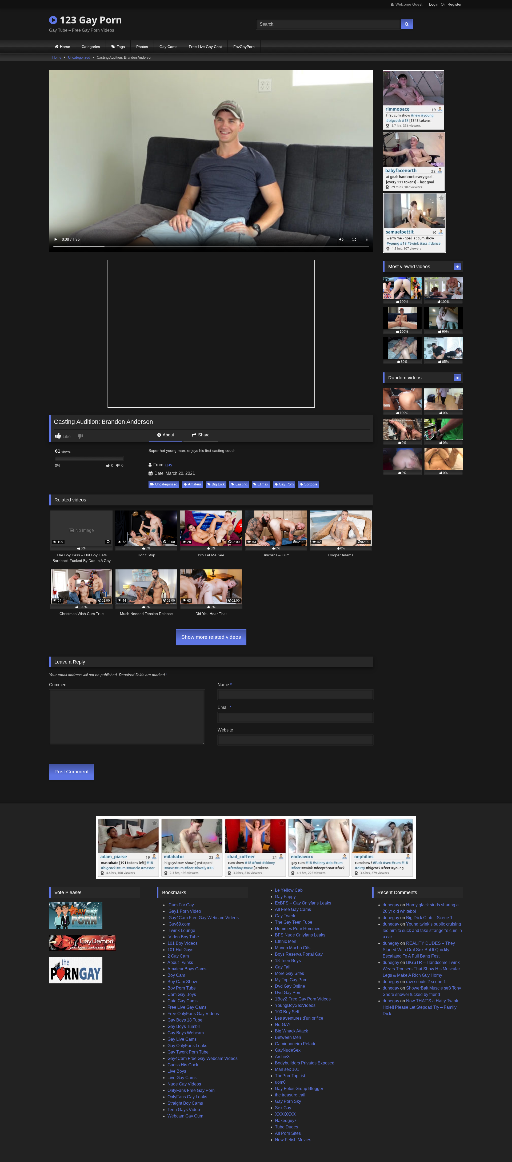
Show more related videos (211, 637)
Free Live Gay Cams (186, 1007)
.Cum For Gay (180, 905)
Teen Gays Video (183, 1109)
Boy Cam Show (182, 981)
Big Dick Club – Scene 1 (429, 917)
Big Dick (218, 484)
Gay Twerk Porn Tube (188, 1052)
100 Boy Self (287, 1012)
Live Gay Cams (182, 1077)
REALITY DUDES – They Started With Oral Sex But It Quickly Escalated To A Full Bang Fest (419, 949)
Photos (142, 47)
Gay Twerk (285, 916)
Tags (121, 47)
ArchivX (282, 1056)
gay (168, 465)
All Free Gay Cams (293, 909)
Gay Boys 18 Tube (184, 1020)
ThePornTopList (290, 1075)
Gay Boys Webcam (185, 1033)
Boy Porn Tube (181, 988)
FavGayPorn (244, 47)
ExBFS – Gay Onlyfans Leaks (303, 903)
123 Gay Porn (89, 19)
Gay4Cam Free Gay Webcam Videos (202, 1058)
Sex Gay (283, 1107)
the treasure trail (290, 1095)
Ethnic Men (285, 941)
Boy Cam (176, 975)
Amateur (194, 484)
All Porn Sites (288, 1133)
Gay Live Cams (182, 1039)
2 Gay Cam (178, 956)
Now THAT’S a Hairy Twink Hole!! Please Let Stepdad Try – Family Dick (420, 1007)
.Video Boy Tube (183, 937)
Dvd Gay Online (290, 986)
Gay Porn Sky (288, 1101)
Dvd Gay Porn (288, 992)
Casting (241, 484)
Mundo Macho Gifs (292, 948)
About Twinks (180, 962)
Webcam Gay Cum (185, 1116)
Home (65, 47)
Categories (91, 47)
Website (225, 730)
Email (224, 707)
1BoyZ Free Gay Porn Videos (303, 999)
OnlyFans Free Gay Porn (191, 1090)
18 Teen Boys (288, 960)
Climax (263, 484)
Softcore (310, 484)
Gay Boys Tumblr (183, 1026)
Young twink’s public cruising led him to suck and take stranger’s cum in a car (422, 930)
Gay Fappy (285, 896)
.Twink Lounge (181, 930)
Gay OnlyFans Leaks (187, 1045)
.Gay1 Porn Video (184, 911)
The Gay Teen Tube (293, 922)
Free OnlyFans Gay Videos (193, 1013)
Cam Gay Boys (181, 994)
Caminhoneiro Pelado (296, 1044)
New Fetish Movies (293, 1139)
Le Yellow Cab (289, 890)
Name (225, 684)
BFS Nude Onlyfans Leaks (300, 935)
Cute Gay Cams (182, 1001)
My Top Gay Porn (291, 980)
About (168, 435)
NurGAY (283, 1024)
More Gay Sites (289, 973)
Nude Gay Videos (184, 1084)
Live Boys (176, 1071)
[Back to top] (495, 1146)
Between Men (288, 1037)
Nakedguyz (286, 1120)
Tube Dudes (286, 1127)
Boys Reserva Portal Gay (299, 954)
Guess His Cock (182, 1065)
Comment (58, 684)
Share (203, 435)
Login (433, 4)
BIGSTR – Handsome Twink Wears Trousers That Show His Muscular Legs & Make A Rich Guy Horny (421, 969)
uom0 (280, 1082)
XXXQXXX (285, 1114)
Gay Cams (168, 47)
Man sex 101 (287, 1069)
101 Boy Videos (182, 943)
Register (454, 4)
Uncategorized (79, 57)
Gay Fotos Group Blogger (299, 1088)
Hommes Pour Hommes (297, 928)
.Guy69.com (178, 924)
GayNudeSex (288, 1050)
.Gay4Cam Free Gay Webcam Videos (203, 917)
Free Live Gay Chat (205, 47)
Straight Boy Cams (185, 1103)
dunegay (391, 905)
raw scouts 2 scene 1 (426, 981)
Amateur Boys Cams (186, 969)
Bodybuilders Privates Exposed (304, 1063)
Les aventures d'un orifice (299, 1018)
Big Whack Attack (291, 1031)
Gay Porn (286, 484)
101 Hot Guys (180, 949)
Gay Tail (282, 967)
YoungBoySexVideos (295, 1005)
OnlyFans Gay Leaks (187, 1097)
